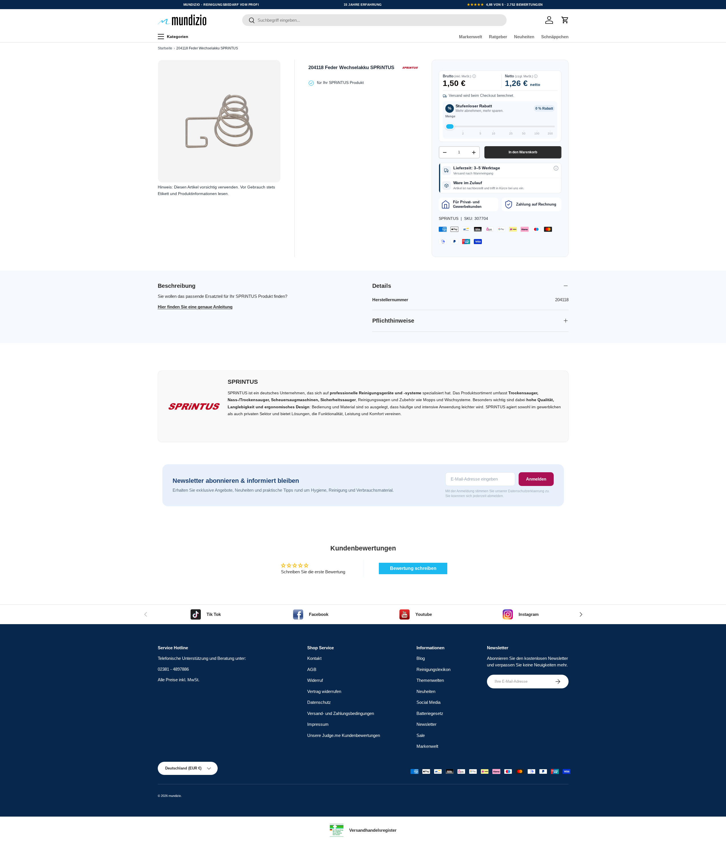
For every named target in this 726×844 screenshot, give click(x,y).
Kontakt (314, 658)
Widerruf (315, 680)
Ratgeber (498, 36)
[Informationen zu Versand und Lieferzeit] (556, 168)
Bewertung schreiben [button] (413, 568)
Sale (420, 735)
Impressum (318, 724)
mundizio (175, 795)
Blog (420, 658)
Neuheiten (524, 36)
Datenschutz (319, 702)
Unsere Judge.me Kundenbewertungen (343, 735)
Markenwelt (470, 36)
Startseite (165, 48)
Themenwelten (430, 680)
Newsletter (426, 724)
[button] (565, 20)
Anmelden (536, 479)
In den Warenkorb (523, 152)
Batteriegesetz (429, 713)
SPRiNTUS (448, 218)
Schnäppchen (555, 36)
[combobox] (374, 20)
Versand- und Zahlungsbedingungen (340, 713)
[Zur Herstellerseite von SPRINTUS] (410, 68)
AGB (311, 669)
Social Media (428, 702)
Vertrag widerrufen (324, 691)
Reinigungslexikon (433, 669)
